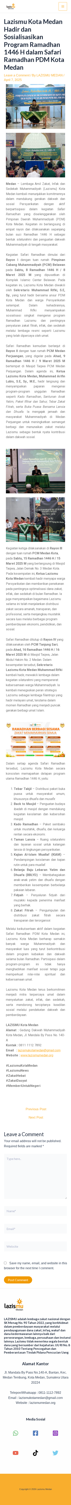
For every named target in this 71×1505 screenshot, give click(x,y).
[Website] (35, 1247)
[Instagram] (55, 1433)
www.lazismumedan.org (37, 1055)
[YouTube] (15, 1453)
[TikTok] (35, 1453)
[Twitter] (55, 1453)
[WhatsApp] (15, 1433)
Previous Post (36, 1109)
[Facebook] (35, 1433)
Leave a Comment (17, 75)
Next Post (36, 1117)
